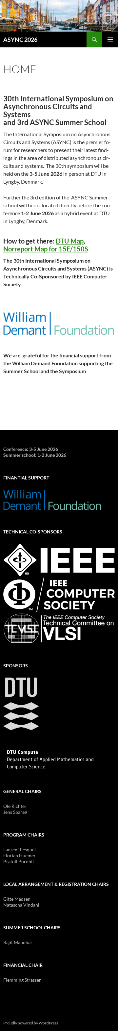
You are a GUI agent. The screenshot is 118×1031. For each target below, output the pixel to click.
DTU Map (70, 241)
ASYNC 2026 (20, 39)
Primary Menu (110, 39)
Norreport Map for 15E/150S (45, 249)
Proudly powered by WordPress (30, 1022)
